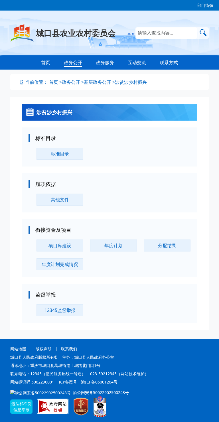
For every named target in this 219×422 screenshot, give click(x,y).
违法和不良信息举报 (21, 406)
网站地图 (18, 349)
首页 (45, 62)
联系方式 (169, 62)
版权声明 (44, 349)
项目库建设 (59, 245)
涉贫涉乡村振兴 (131, 82)
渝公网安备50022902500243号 (100, 392)
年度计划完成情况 (60, 264)
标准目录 (60, 154)
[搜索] (202, 32)
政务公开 (73, 62)
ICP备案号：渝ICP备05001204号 (88, 382)
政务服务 (105, 62)
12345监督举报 (60, 310)
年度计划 (113, 245)
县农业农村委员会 (76, 32)
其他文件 (60, 199)
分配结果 (167, 245)
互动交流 (137, 62)
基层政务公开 (97, 82)
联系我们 (69, 349)
